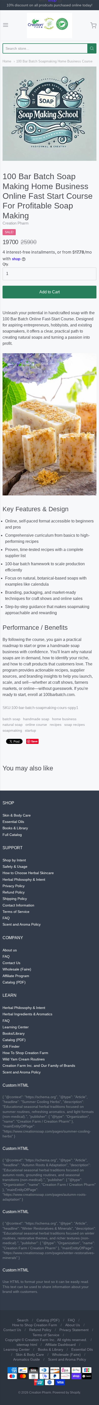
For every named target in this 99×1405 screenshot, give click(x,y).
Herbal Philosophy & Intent (24, 879)
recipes (55, 725)
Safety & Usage (15, 866)
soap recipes (74, 725)
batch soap (11, 719)
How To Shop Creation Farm (25, 1053)
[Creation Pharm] (49, 25)
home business (64, 719)
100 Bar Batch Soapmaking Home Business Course (54, 61)
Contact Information (18, 905)
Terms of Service (16, 912)
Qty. (6, 264)
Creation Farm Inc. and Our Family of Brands (39, 1065)
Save (34, 741)
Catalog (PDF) (14, 982)
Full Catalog (12, 835)
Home (7, 61)
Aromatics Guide (26, 1359)
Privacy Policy (14, 886)
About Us (72, 1325)
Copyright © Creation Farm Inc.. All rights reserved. (46, 1340)
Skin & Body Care (17, 815)
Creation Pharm (16, 223)
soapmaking (12, 730)
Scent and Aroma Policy (22, 924)
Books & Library (15, 828)
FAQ (6, 918)
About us (10, 950)
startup (30, 730)
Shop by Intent (14, 860)
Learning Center (16, 1027)
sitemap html (26, 1345)
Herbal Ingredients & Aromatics (27, 1014)
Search (22, 1320)
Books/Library (14, 1033)
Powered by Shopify (66, 1392)
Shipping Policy (15, 899)
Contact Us (11, 963)
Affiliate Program (16, 976)
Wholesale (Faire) (17, 969)
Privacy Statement (74, 1330)
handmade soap (36, 719)
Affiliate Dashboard (60, 1345)
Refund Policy (14, 892)
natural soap (13, 725)
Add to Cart (49, 292)
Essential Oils (13, 822)
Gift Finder (11, 1046)
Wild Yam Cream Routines (24, 1059)
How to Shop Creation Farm (34, 1325)
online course (36, 725)
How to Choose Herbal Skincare (28, 873)
